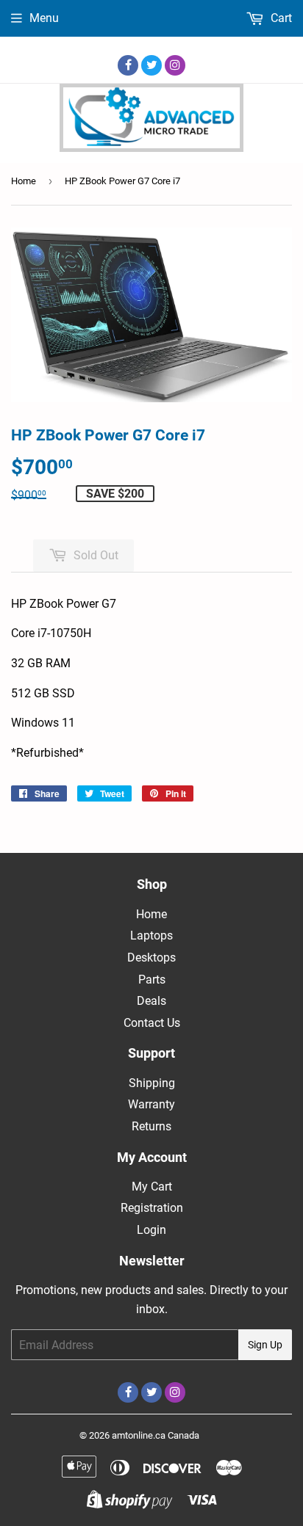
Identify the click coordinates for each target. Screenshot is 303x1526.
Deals (151, 1001)
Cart (280, 18)
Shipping (152, 1083)
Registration (152, 1208)
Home (23, 180)
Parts (151, 980)
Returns (151, 1126)
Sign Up (265, 1345)
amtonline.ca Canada (155, 1435)
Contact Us (152, 1023)
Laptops (151, 935)
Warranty (151, 1104)
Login (151, 1230)
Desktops (151, 957)
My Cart (152, 1186)
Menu (44, 18)
